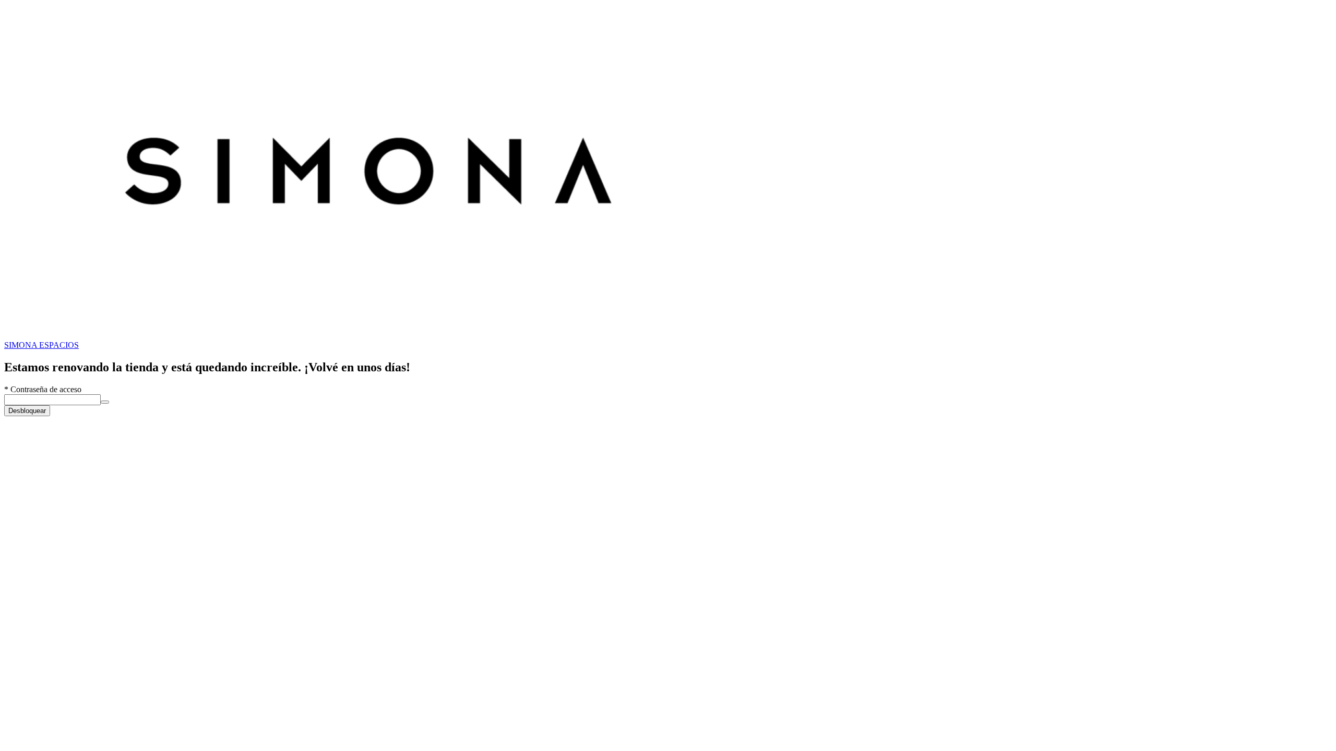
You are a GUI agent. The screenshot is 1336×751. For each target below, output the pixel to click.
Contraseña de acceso (42, 389)
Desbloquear (27, 411)
